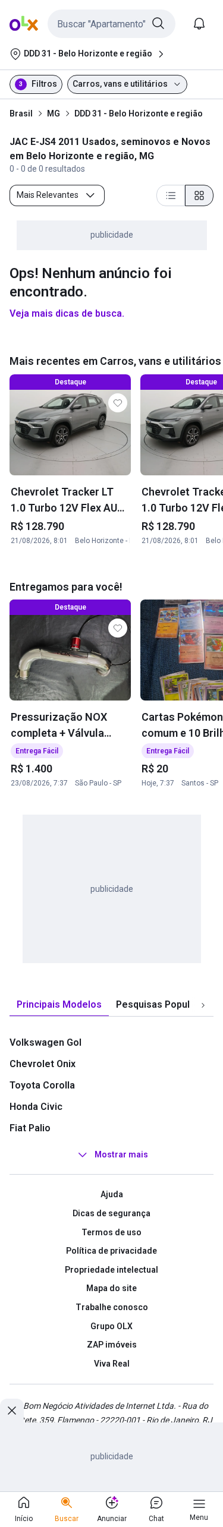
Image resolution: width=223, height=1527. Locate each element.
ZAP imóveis (112, 1344)
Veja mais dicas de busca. (67, 313)
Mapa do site (111, 1288)
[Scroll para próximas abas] (202, 1005)
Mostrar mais (121, 1155)
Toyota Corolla (42, 1085)
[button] (111, 24)
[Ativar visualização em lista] (170, 195)
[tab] (59, 1005)
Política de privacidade (111, 1250)
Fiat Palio (30, 1128)
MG (53, 113)
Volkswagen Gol (45, 1042)
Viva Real (112, 1363)
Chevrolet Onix (43, 1063)
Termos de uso (111, 1232)
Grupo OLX (111, 1326)
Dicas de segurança (111, 1213)
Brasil (21, 113)
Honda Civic (36, 1106)
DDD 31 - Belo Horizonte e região (138, 113)
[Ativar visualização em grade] (199, 195)
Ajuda (111, 1194)
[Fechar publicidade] (12, 1410)
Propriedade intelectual (111, 1269)
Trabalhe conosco (112, 1307)
